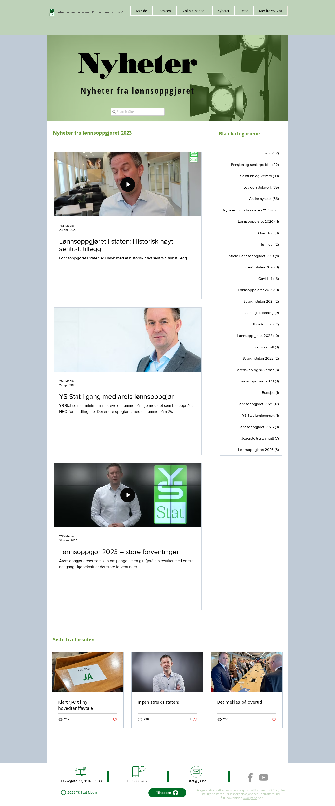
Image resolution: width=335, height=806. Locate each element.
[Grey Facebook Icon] (250, 777)
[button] (244, 11)
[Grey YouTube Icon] (263, 777)
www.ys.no (250, 798)
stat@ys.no (197, 781)
